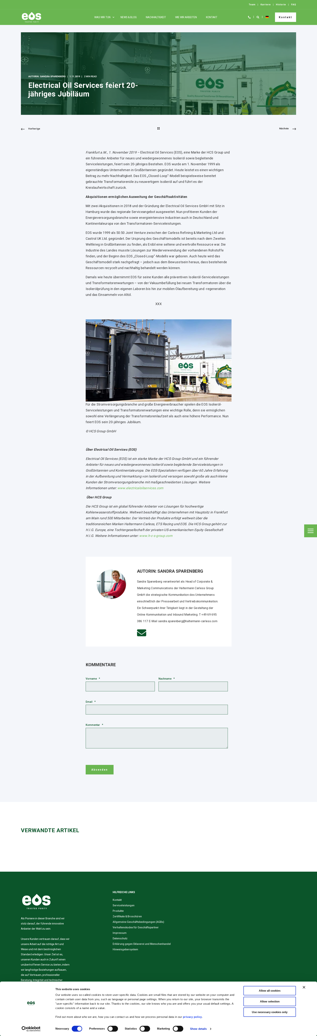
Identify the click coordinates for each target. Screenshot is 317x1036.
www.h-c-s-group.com (155, 536)
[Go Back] (158, 129)
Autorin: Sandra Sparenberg (47, 76)
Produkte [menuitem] (118, 910)
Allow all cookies (269, 990)
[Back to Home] (31, 17)
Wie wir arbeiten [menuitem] (186, 17)
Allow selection (270, 1001)
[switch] (113, 1029)
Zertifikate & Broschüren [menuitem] (127, 916)
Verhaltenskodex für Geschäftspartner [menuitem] (136, 927)
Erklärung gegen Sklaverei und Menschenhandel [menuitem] (142, 943)
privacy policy (192, 1016)
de (267, 17)
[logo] (36, 901)
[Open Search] (258, 16)
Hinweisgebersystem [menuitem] (125, 949)
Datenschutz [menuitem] (120, 938)
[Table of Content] (310, 530)
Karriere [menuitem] (265, 4)
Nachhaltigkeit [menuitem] (156, 17)
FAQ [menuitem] (293, 4)
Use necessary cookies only (269, 1012)
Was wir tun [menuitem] (102, 17)
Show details (198, 1028)
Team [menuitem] (252, 4)
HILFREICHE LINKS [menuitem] (124, 892)
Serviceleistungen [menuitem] (123, 905)
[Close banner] (304, 987)
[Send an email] (141, 632)
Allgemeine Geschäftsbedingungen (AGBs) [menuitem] (138, 921)
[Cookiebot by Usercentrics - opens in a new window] (31, 1029)
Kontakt (285, 17)
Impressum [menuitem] (120, 932)
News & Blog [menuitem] (129, 17)
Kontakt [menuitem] (211, 17)
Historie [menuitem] (281, 4)
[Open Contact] (249, 17)
